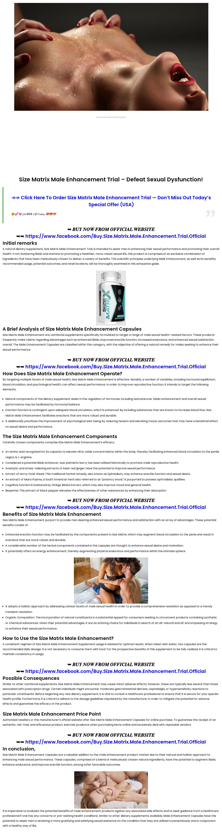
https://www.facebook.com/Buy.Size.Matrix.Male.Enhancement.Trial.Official (115, 236)
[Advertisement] (111, 147)
